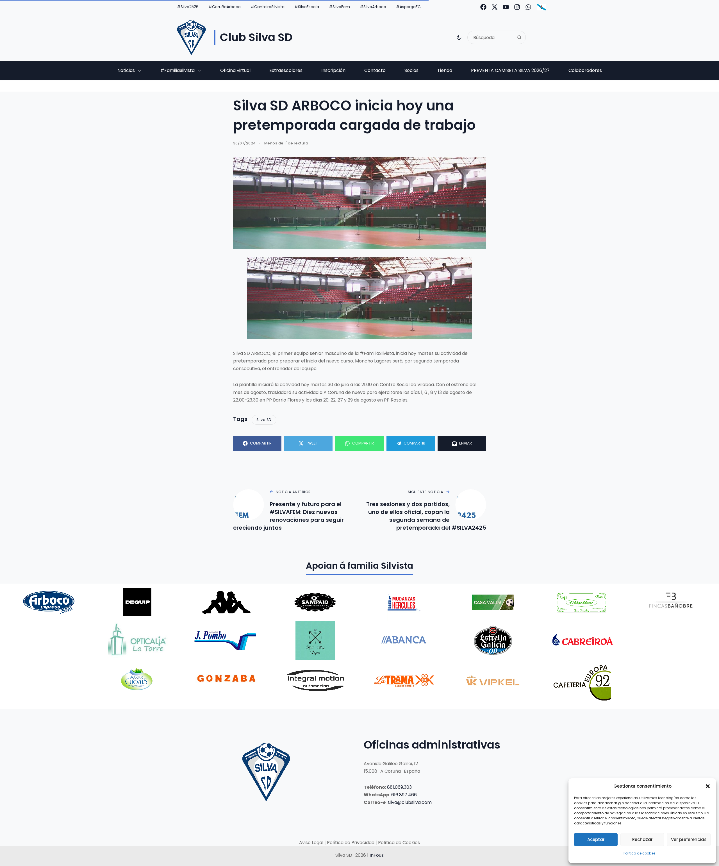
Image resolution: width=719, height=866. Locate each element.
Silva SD (264, 419)
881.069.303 (399, 787)
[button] (708, 786)
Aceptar (596, 839)
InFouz (377, 855)
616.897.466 (404, 795)
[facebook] (483, 7)
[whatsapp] (528, 7)
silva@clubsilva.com (410, 802)
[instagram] (517, 7)
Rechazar (642, 839)
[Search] (519, 37)
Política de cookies (640, 853)
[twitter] (495, 7)
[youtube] (506, 7)
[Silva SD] (191, 37)
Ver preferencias (689, 839)
